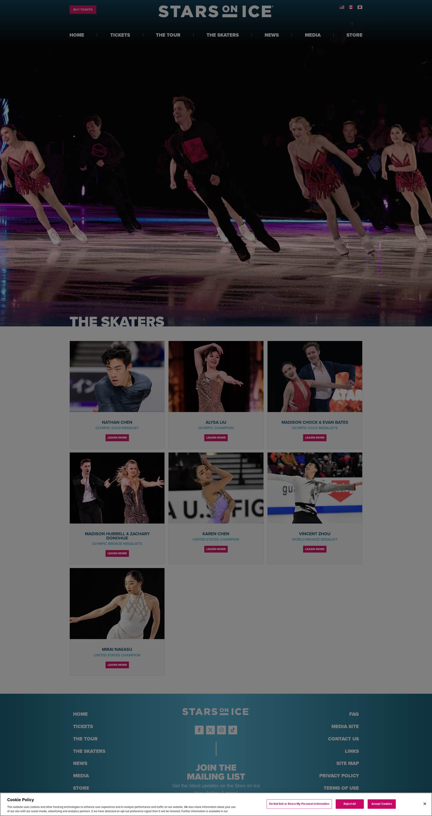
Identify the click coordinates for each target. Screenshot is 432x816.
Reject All (350, 804)
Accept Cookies (381, 804)
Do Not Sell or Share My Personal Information (299, 804)
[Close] (425, 804)
